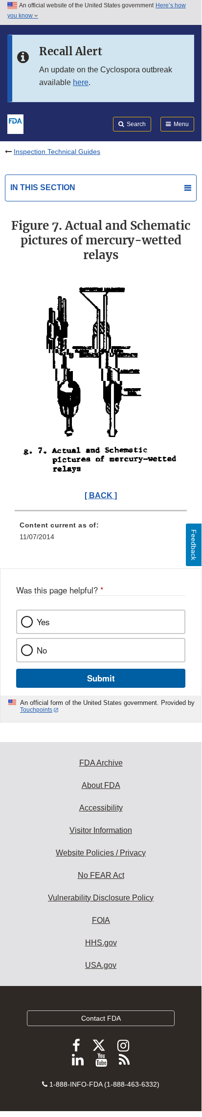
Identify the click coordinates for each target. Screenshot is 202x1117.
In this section (42, 187)
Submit (101, 678)
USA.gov (100, 965)
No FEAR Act (101, 875)
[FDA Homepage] (15, 123)
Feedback (194, 544)
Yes (43, 622)
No (42, 650)
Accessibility (101, 808)
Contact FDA (101, 1018)
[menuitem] (101, 534)
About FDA (101, 785)
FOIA (101, 920)
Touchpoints (36, 709)
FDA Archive (101, 763)
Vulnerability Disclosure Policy (101, 898)
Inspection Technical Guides (57, 151)
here (81, 82)
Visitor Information (100, 830)
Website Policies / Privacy (101, 853)
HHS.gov (101, 943)
